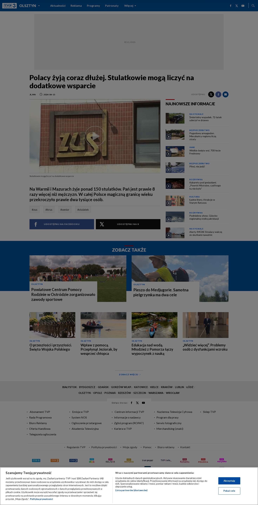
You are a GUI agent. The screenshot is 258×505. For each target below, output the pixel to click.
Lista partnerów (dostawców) (131, 490)
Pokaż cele (229, 490)
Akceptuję (229, 480)
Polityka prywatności (41, 499)
